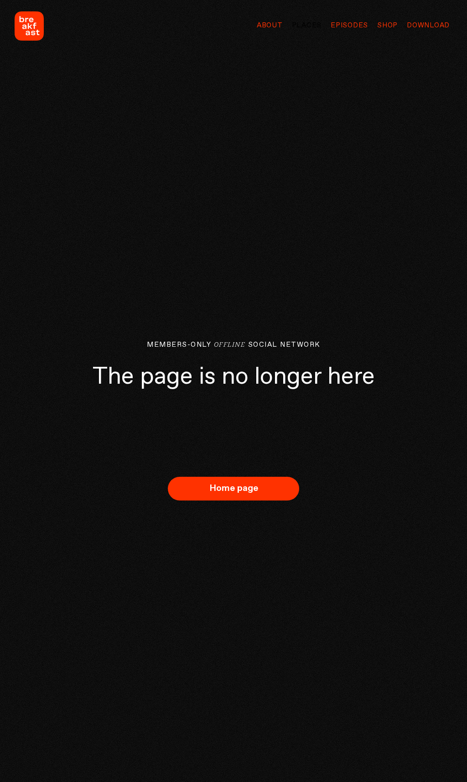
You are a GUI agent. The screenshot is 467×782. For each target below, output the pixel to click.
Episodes (349, 25)
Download (428, 25)
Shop (387, 25)
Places (307, 25)
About (270, 25)
